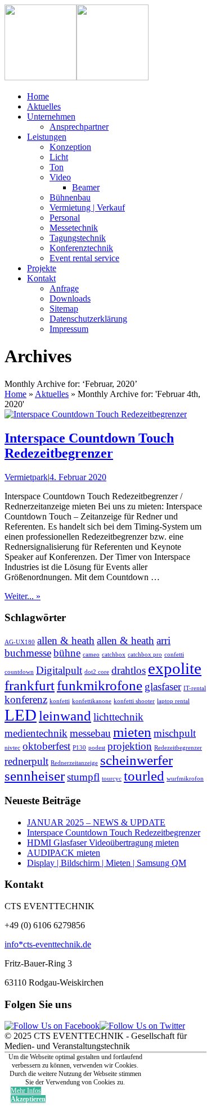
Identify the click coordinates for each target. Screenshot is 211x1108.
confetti (174, 654)
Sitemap (64, 308)
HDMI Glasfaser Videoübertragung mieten (103, 842)
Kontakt (41, 278)
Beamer (86, 187)
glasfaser (163, 686)
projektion (129, 746)
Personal (65, 217)
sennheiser (35, 775)
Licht (59, 157)
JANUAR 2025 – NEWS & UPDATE (96, 822)
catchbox (113, 654)
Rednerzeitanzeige (74, 763)
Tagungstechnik (78, 238)
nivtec (12, 748)
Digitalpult (59, 670)
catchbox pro (145, 654)
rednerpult (26, 761)
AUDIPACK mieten (63, 853)
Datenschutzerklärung (88, 318)
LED (21, 715)
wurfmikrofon (185, 779)
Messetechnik (74, 227)
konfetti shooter (134, 701)
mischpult (175, 733)
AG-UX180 (20, 642)
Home (38, 96)
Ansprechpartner (79, 126)
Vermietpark (26, 477)
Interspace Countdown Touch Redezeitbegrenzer (89, 445)
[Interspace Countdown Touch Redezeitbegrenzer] (96, 414)
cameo (91, 654)
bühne (66, 653)
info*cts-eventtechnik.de (48, 944)
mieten (132, 732)
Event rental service (84, 258)
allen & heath (66, 640)
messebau (90, 733)
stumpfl (83, 777)
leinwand (65, 715)
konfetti (60, 701)
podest (96, 748)
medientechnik (36, 733)
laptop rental (173, 701)
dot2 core (96, 672)
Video (60, 177)
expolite (174, 668)
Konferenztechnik (81, 248)
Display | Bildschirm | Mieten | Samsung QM (106, 863)
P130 (79, 748)
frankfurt (30, 685)
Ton (57, 167)
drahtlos (128, 670)
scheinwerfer (136, 760)
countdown (19, 672)
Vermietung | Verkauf (87, 207)
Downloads (70, 298)
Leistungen (46, 137)
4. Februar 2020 (78, 477)
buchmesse (28, 653)
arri (163, 640)
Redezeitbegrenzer (178, 748)
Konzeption (70, 147)
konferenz (26, 699)
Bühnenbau (70, 197)
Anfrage (64, 288)
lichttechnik (118, 717)
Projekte (41, 268)
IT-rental (194, 688)
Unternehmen (51, 116)
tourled (144, 775)
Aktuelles (44, 106)
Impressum (69, 329)
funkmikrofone (99, 685)
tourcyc (112, 779)
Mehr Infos (26, 1091)
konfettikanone (91, 701)
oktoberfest (46, 746)
